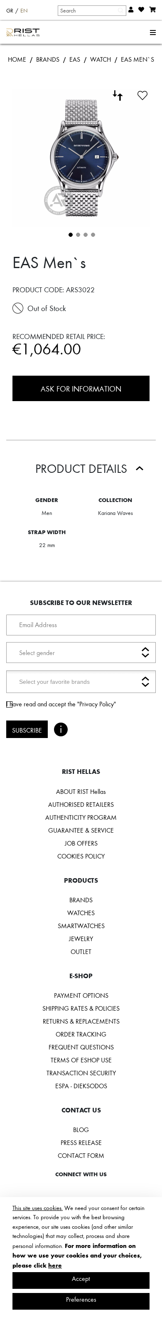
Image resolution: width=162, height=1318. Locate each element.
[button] (70, 234)
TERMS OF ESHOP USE (81, 1060)
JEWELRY (81, 938)
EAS (74, 59)
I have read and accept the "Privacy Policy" (61, 704)
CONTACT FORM (81, 1155)
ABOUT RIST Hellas (81, 791)
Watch (100, 59)
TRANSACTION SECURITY (81, 1073)
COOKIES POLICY (81, 856)
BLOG (81, 1129)
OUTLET (81, 951)
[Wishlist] (142, 94)
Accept (81, 1278)
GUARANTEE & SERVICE (81, 830)
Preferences (81, 1299)
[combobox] (91, 10)
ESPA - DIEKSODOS (81, 1086)
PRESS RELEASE (81, 1142)
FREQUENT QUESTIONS (81, 1047)
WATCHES (81, 913)
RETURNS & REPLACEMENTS (81, 1021)
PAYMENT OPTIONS (81, 995)
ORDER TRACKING (81, 1034)
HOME (17, 59)
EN (24, 10)
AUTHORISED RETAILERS (81, 804)
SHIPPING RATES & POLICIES (81, 1008)
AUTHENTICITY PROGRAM (81, 817)
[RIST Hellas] (23, 32)
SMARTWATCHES (81, 925)
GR (9, 10)
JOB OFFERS (81, 843)
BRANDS (47, 59)
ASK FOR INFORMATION (81, 388)
